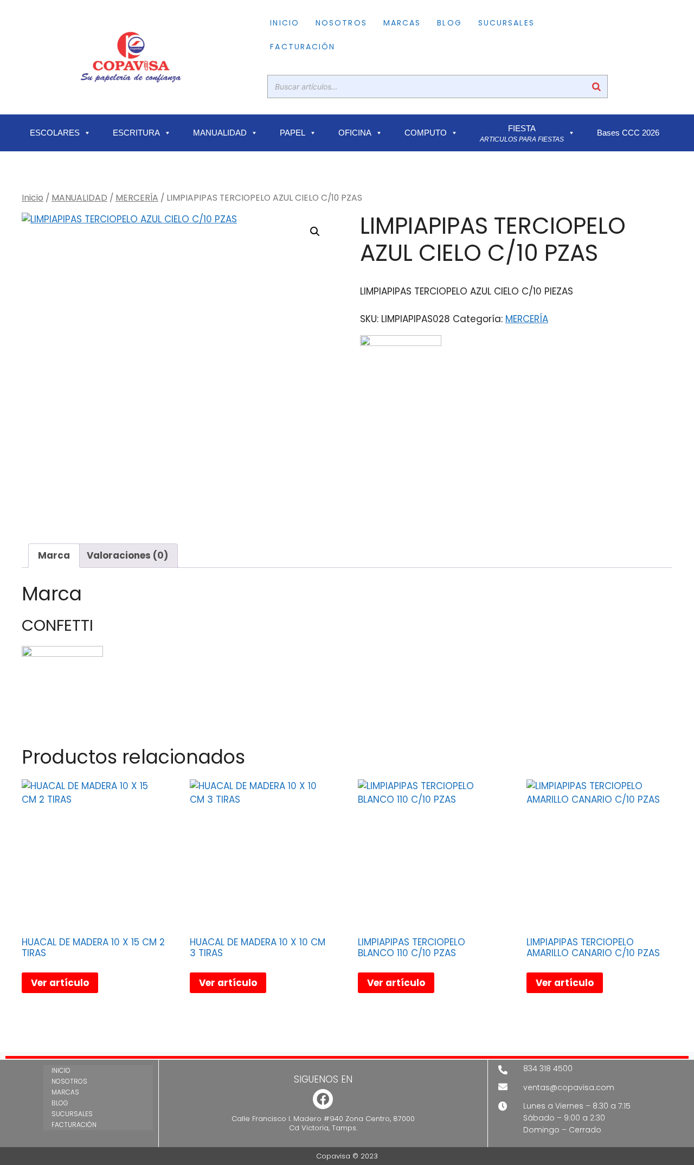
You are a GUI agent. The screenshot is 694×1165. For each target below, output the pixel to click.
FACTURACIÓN (302, 46)
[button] (315, 231)
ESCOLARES (55, 133)
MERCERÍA (136, 197)
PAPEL (292, 133)
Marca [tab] (54, 555)
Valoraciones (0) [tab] (127, 555)
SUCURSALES (506, 22)
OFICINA (354, 133)
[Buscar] (596, 86)
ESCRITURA (136, 133)
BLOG (449, 22)
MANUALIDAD (220, 133)
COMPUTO (425, 133)
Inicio (32, 197)
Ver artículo (60, 982)
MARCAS (402, 22)
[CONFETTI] (400, 376)
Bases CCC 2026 (628, 133)
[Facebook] (323, 1099)
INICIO (284, 22)
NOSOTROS (341, 22)
